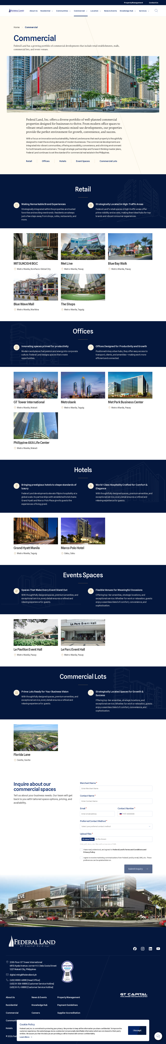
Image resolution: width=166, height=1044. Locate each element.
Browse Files (88, 839)
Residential (45, 11)
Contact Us (153, 3)
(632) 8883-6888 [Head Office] (25, 980)
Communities (62, 11)
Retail (29, 161)
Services (143, 11)
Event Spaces (83, 161)
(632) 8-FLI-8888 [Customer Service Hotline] (31, 987)
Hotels (62, 161)
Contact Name (88, 795)
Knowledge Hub (126, 11)
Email (83, 808)
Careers (36, 1013)
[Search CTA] (156, 10)
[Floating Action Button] (158, 1036)
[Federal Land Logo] (32, 942)
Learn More (24, 1037)
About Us (34, 11)
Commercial (79, 11)
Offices (46, 161)
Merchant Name (88, 783)
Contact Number (126, 808)
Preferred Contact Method (93, 821)
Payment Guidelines (67, 1005)
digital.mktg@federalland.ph (23, 974)
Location (94, 11)
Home (17, 27)
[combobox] (120, 814)
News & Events (110, 11)
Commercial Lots (108, 161)
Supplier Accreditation (68, 1013)
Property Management (133, 3)
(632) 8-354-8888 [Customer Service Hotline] (32, 983)
